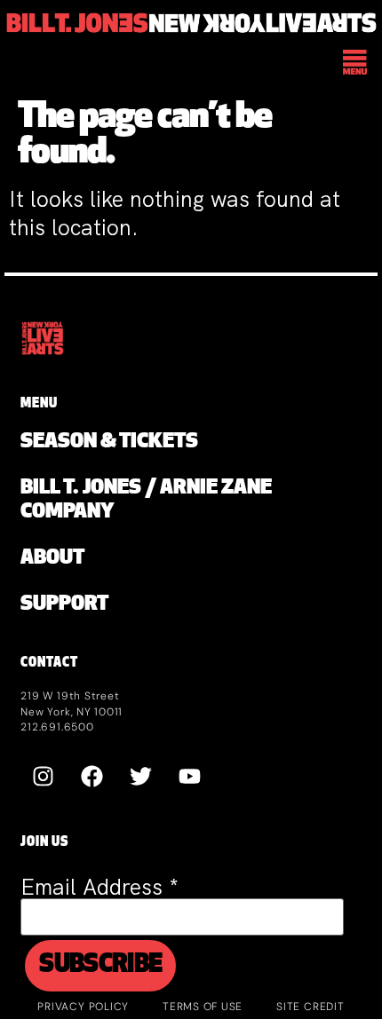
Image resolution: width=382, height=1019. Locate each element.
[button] (356, 63)
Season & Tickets (109, 442)
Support (64, 605)
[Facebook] (91, 776)
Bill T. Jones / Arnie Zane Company (146, 500)
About (52, 559)
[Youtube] (189, 776)
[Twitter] (140, 776)
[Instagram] (42, 776)
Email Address (99, 887)
